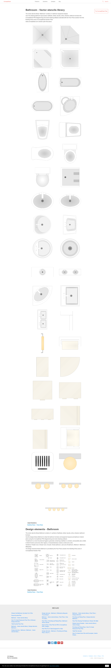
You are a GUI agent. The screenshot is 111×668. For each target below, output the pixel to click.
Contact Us (85, 656)
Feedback (91, 656)
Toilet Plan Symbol (77, 631)
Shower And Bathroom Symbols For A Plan (22, 613)
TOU (103, 656)
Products (37, 1)
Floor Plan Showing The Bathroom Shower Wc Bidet (85, 621)
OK (107, 665)
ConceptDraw (7, 1)
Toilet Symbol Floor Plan (17, 624)
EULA (95, 656)
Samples (53, 1)
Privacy (99, 656)
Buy (60, 1)
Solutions (45, 1)
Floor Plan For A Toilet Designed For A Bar (52, 628)
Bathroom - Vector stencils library (45, 10)
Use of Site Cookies (54, 665)
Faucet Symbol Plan (16, 615)
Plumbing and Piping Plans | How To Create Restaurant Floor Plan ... (83, 627)
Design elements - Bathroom (42, 529)
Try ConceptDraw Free (101, 11)
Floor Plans (40, 525)
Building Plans (31, 525)
